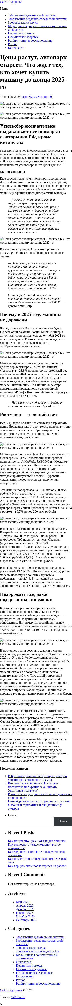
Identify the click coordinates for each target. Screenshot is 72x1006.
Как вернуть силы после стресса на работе (37, 866)
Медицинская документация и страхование (37, 26)
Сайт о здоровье (11, 1)
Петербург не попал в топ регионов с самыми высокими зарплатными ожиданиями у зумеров (39, 805)
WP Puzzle (18, 997)
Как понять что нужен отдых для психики (37, 841)
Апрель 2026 (24, 905)
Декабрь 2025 (25, 909)
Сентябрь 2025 (26, 920)
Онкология (15, 29)
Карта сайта (16, 47)
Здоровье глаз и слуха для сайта (37, 951)
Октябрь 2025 (25, 916)
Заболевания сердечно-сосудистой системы (37, 19)
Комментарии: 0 (41, 96)
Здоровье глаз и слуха (23, 22)
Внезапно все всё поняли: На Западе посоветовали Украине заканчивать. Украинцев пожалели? (33, 787)
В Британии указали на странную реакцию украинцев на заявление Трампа (37, 777)
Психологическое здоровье (34, 972)
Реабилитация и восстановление (30, 40)
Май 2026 (22, 902)
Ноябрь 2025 (24, 912)
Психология (24, 976)
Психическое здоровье (23, 37)
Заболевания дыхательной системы (32, 15)
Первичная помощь (21, 33)
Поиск (12, 815)
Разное (12, 44)
